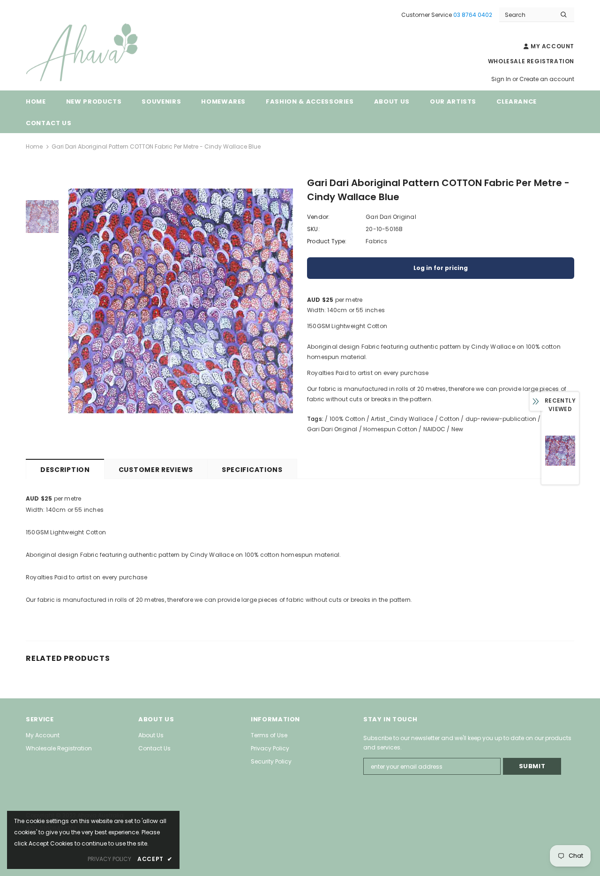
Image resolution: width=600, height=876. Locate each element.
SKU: (313, 229)
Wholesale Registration (531, 61)
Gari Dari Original (391, 217)
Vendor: (318, 217)
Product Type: (327, 241)
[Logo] (96, 52)
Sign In (501, 79)
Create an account (546, 79)
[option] (180, 300)
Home (34, 146)
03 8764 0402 (472, 15)
